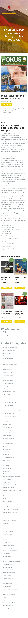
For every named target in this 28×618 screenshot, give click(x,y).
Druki (4, 388)
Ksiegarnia (14, 110)
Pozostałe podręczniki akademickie (11, 561)
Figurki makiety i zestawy (9, 432)
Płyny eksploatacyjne (8, 531)
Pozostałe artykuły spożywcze (10, 550)
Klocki (4, 473)
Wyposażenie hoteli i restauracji (10, 602)
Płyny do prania (6, 528)
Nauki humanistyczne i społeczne (11, 509)
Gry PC (4, 446)
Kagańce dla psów (7, 468)
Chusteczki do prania (8, 380)
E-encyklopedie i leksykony (9, 402)
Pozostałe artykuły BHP (9, 548)
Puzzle (4, 580)
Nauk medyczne (6, 506)
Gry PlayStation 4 (7, 452)
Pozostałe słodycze (7, 567)
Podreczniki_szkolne (6, 112)
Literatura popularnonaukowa (10, 493)
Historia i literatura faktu (9, 457)
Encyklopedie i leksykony (9, 427)
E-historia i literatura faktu (9, 405)
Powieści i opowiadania (8, 545)
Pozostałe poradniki (7, 564)
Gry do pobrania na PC (8, 438)
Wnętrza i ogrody (7, 600)
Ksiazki (9, 110)
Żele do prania (6, 613)
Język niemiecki (6, 463)
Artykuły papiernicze (8, 358)
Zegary (4, 611)
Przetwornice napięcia (8, 578)
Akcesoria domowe (7, 353)
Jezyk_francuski (6, 465)
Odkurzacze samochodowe (9, 520)
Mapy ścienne (6, 495)
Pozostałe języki (7, 556)
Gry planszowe (6, 449)
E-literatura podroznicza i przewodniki (12, 410)
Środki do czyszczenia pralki (10, 589)
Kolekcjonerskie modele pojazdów (11, 476)
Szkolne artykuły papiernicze (10, 591)
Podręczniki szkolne (7, 534)
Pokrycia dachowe (7, 537)
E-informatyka (6, 408)
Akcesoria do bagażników (9, 350)
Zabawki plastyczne (7, 608)
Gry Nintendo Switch (8, 443)
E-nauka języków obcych (9, 413)
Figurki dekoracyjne (7, 430)
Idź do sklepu (6, 104)
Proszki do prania (7, 575)
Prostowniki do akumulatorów (10, 572)
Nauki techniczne (7, 515)
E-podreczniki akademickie (9, 416)
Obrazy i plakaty (7, 517)
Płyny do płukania (7, 526)
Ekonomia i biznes (7, 424)
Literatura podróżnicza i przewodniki (12, 490)
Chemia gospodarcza (8, 375)
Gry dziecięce (6, 441)
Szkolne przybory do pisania (9, 594)
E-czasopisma (6, 399)
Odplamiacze (6, 523)
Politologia (5, 539)
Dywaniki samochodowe (9, 391)
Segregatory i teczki (7, 586)
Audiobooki (5, 361)
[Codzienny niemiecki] (9, 9)
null (18, 110)
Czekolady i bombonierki (9, 386)
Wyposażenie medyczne (8, 605)
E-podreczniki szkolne (8, 419)
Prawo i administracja (8, 569)
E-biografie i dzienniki (8, 397)
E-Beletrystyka (6, 394)
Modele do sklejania (7, 501)
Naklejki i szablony (7, 504)
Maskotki (5, 498)
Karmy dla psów (6, 471)
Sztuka (4, 597)
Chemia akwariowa (7, 372)
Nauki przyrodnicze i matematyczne (11, 512)
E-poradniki (5, 421)
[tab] (4, 117)
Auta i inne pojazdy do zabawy (10, 364)
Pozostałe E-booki (7, 553)
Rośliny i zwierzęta (7, 583)
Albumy (4, 356)
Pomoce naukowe (7, 542)
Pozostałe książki (7, 559)
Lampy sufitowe (6, 482)
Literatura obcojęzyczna (9, 487)
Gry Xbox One (6, 454)
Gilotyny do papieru (7, 435)
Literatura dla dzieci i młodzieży (10, 484)
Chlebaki (5, 377)
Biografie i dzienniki (7, 369)
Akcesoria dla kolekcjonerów (10, 347)
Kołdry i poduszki (7, 479)
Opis (4, 117)
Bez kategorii (6, 366)
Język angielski (6, 460)
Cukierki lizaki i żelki (8, 383)
